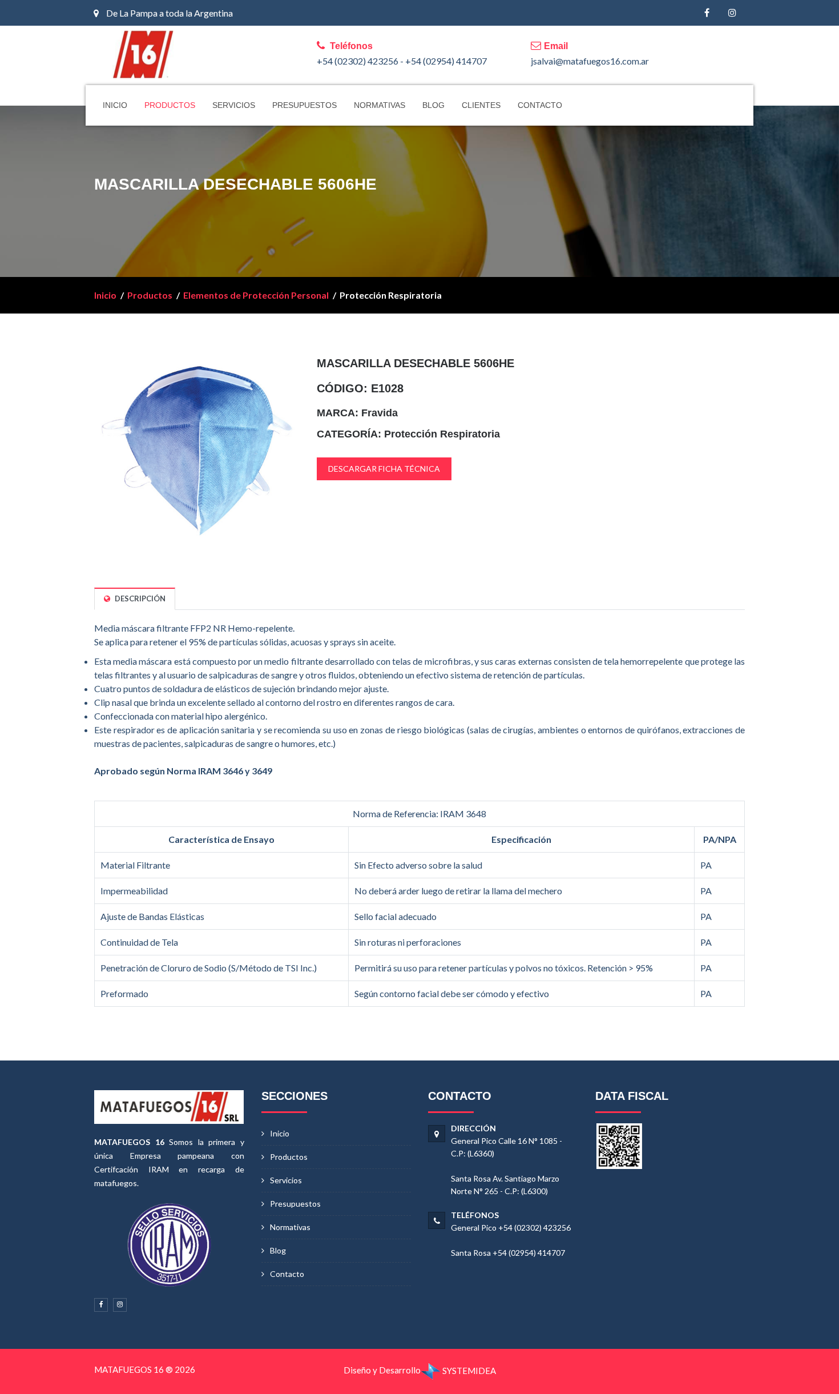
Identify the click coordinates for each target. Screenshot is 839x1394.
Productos (149, 295)
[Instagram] (732, 13)
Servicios (286, 1180)
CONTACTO (540, 105)
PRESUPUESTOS (304, 105)
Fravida (379, 413)
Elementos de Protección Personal (256, 295)
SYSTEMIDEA (468, 1370)
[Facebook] (707, 13)
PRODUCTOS (169, 105)
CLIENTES (481, 105)
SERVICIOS (233, 105)
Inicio (105, 295)
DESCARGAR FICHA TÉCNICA (384, 468)
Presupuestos (295, 1203)
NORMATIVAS (379, 105)
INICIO (115, 105)
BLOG (433, 105)
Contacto (287, 1274)
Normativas (290, 1227)
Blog (278, 1250)
